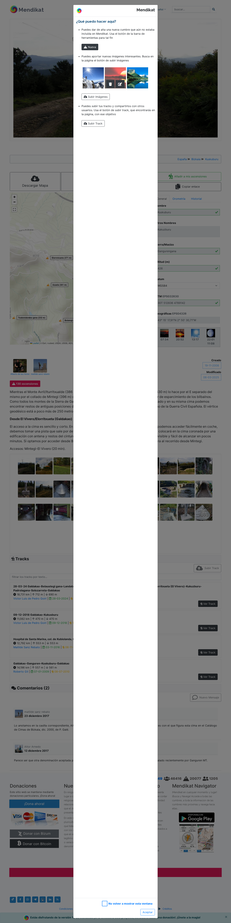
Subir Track (94, 123)
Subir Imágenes (97, 96)
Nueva (91, 47)
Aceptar (148, 912)
